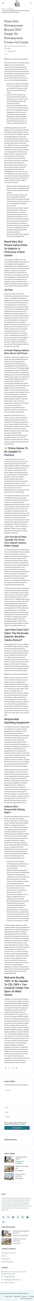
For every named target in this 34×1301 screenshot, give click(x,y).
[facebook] (3, 1217)
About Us (25, 1296)
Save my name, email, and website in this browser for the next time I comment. (15, 1123)
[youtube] (27, 1217)
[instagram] (3, 1222)
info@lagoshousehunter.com (12, 1279)
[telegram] (13, 1217)
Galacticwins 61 (11, 51)
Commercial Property (7, 1253)
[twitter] (18, 1217)
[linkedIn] (23, 1217)
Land (2, 1256)
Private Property (6, 1261)
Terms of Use (8, 1296)
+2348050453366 (9, 1277)
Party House (5, 1259)
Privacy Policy (17, 1296)
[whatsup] (8, 1217)
